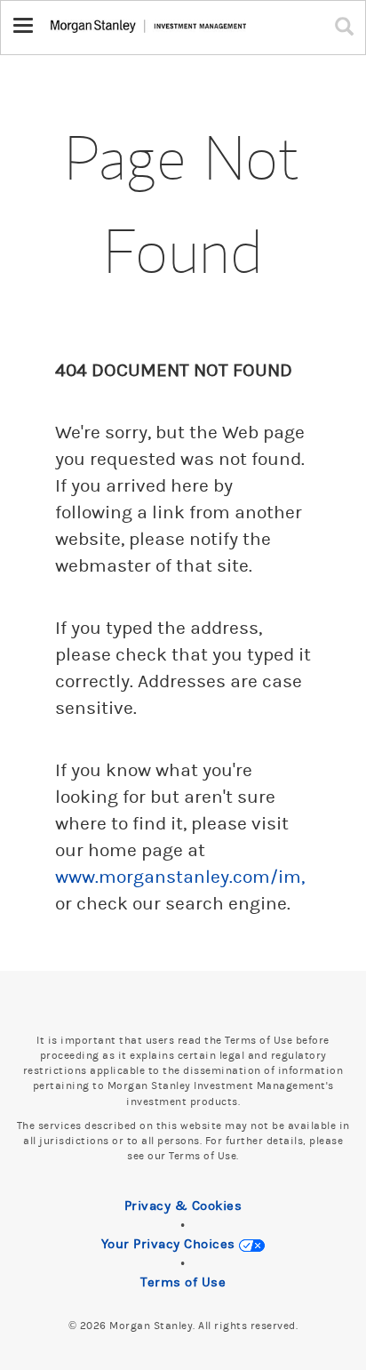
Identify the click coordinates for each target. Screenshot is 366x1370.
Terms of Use (183, 1282)
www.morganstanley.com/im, (180, 877)
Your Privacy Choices (170, 1244)
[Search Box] (348, 25)
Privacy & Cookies (183, 1206)
